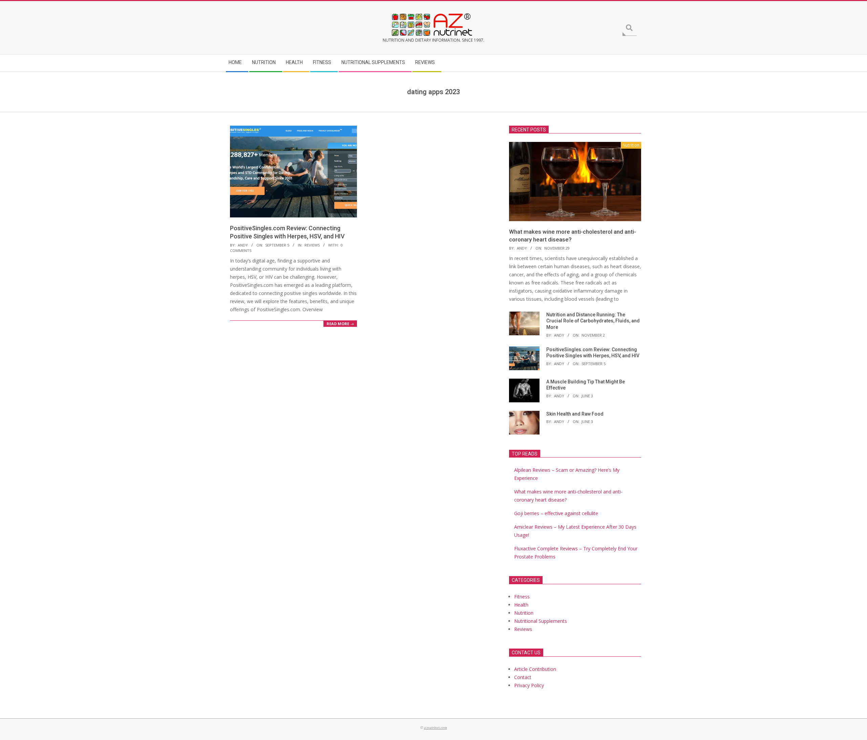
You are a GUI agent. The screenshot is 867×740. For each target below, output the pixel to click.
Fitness (522, 596)
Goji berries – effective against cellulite (556, 513)
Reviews (312, 245)
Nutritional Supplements (540, 621)
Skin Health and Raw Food (575, 414)
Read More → (340, 323)
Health (521, 604)
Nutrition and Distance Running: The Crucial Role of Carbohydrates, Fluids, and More (593, 321)
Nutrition (523, 613)
